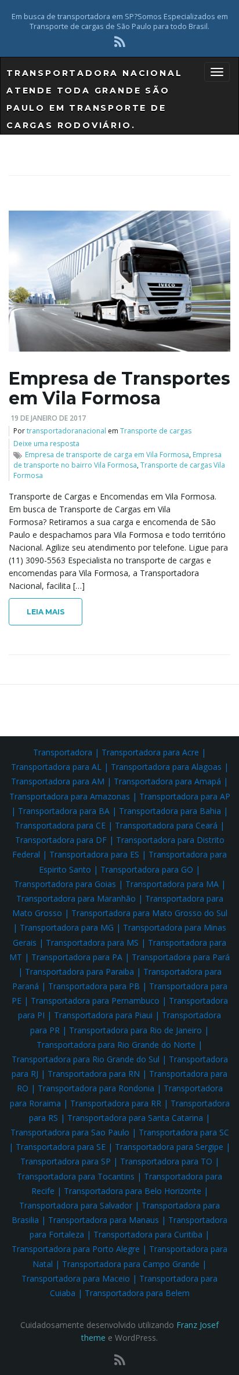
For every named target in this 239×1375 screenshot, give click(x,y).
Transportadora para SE (61, 1146)
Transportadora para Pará (181, 956)
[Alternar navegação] (217, 72)
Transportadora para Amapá (167, 781)
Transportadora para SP (65, 1161)
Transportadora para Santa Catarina (135, 1117)
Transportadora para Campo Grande (131, 1263)
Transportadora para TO (166, 1161)
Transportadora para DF (61, 839)
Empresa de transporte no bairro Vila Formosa (117, 460)
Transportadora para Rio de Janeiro (135, 1030)
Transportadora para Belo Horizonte (132, 1190)
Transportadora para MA (172, 883)
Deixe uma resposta (46, 443)
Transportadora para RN (94, 1073)
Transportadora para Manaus (103, 1219)
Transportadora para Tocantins (76, 1176)
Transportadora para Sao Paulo (69, 1132)
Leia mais (45, 611)
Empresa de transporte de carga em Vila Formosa (107, 454)
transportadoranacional (66, 431)
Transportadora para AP (184, 796)
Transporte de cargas (155, 431)
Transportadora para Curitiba (147, 1234)
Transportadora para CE (60, 825)
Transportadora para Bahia (170, 810)
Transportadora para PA (76, 956)
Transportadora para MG (67, 927)
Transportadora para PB (94, 986)
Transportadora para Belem (137, 1292)
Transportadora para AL (56, 766)
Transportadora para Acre (150, 752)
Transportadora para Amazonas (69, 796)
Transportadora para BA (64, 810)
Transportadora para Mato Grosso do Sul (149, 912)
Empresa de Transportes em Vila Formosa (119, 388)
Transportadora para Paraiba (79, 971)
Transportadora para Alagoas (166, 766)
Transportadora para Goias (65, 883)
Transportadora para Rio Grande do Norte (116, 1044)
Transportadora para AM (57, 781)
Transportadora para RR (115, 1103)
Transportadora (62, 752)
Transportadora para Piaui (103, 1015)
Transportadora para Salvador (75, 1205)
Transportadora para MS (92, 942)
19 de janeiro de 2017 (48, 418)
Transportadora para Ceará (166, 825)
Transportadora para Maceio (75, 1278)
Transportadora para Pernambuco (95, 1000)
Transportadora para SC (184, 1132)
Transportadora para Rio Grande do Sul (86, 1059)
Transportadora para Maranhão (76, 898)
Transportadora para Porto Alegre (76, 1248)
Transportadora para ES (94, 854)
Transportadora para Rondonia (96, 1088)
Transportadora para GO (146, 869)
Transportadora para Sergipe (169, 1146)
